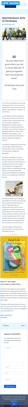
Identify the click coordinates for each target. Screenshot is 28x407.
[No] (26, 401)
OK (14, 404)
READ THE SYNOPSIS (6, 315)
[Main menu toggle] (25, 4)
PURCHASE (3, 317)
